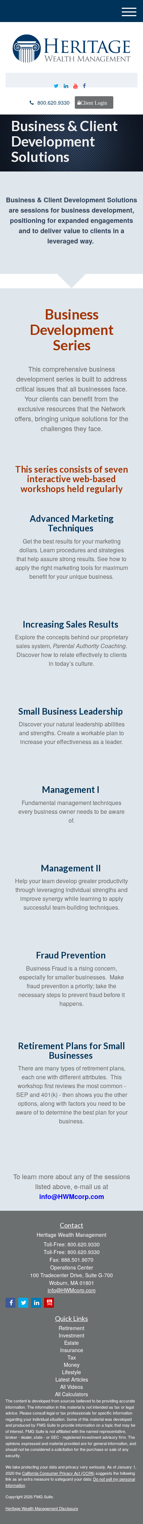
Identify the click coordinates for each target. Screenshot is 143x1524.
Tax (71, 1357)
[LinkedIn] (66, 85)
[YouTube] (75, 85)
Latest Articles (71, 1379)
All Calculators (71, 1394)
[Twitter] (56, 85)
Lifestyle (71, 1372)
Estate (71, 1342)
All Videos (71, 1386)
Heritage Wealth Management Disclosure (42, 1508)
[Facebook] (84, 85)
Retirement (71, 1328)
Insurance (71, 1350)
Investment (71, 1335)
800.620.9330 (53, 102)
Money (72, 1364)
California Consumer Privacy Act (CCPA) (58, 1473)
